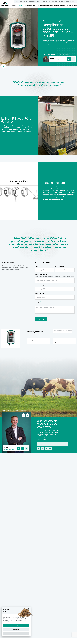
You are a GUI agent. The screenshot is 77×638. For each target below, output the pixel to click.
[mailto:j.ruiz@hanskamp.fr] (69, 59)
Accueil (14, 5)
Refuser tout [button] (16, 629)
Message (38, 302)
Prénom (37, 266)
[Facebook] (38, 448)
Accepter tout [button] (16, 625)
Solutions (19, 5)
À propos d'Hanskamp (30, 5)
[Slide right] (27, 415)
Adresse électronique (41, 274)
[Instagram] (46, 448)
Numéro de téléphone (41, 285)
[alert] (16, 621)
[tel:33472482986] (22, 448)
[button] (16, 634)
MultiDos (13, 131)
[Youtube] (50, 448)
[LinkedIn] (73, 59)
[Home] (5, 4)
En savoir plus (24, 622)
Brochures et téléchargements (45, 5)
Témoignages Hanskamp (59, 5)
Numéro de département (42, 293)
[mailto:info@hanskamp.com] (18, 448)
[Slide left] (23, 415)
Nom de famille (59, 266)
